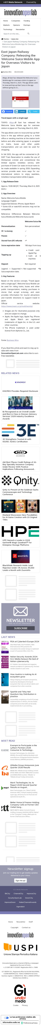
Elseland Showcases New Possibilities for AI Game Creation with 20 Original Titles (20, 517)
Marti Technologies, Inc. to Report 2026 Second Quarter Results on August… (23, 785)
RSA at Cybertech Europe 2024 (24, 641)
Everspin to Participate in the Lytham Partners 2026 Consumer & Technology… (23, 747)
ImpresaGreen (10, 902)
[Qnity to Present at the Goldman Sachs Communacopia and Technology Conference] (20, 480)
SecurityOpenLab (15, 898)
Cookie (15, 1005)
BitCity (7, 893)
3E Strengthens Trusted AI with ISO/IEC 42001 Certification (17, 440)
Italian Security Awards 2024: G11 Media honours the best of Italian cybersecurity (24, 659)
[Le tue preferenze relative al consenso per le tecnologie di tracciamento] (29, 1023)
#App (11, 122)
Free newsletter (7, 356)
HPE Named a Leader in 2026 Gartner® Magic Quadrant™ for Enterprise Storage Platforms (17, 542)
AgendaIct (20, 906)
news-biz (14, 39)
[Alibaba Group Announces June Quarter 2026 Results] (5, 770)
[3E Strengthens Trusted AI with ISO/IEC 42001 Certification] (20, 430)
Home (5, 21)
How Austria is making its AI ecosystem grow (23, 675)
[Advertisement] (21, 858)
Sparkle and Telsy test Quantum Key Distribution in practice (23, 694)
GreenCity (29, 898)
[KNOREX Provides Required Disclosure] (20, 382)
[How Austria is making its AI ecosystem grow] (5, 679)
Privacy (25, 1005)
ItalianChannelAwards (27, 902)
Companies (15, 21)
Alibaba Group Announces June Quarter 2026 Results (24, 766)
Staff (31, 922)
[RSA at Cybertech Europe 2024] (5, 646)
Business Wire (7, 72)
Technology (7, 29)
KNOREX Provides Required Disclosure (20, 391)
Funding (27, 21)
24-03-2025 (19, 72)
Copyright (14, 927)
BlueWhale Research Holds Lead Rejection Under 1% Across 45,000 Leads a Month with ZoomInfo (18, 567)
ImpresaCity (31, 893)
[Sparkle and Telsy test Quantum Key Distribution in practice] (5, 697)
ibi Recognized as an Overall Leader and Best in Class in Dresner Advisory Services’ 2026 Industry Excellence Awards (20, 415)
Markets (6, 25)
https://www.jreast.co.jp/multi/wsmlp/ (17, 306)
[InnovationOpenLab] (20, 12)
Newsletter (20, 29)
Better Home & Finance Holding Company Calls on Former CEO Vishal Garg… (24, 804)
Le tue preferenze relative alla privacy (23, 1018)
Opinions (16, 25)
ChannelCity (31, 2)
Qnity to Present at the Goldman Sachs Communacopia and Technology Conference (20, 492)
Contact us (26, 927)
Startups (26, 25)
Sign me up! (20, 880)
